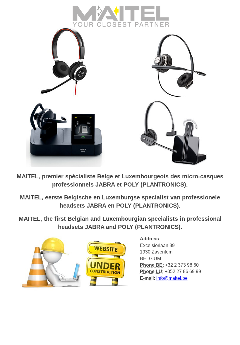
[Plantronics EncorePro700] (174, 61)
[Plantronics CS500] (174, 131)
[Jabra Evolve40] (66, 61)
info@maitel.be (172, 278)
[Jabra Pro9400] (66, 131)
